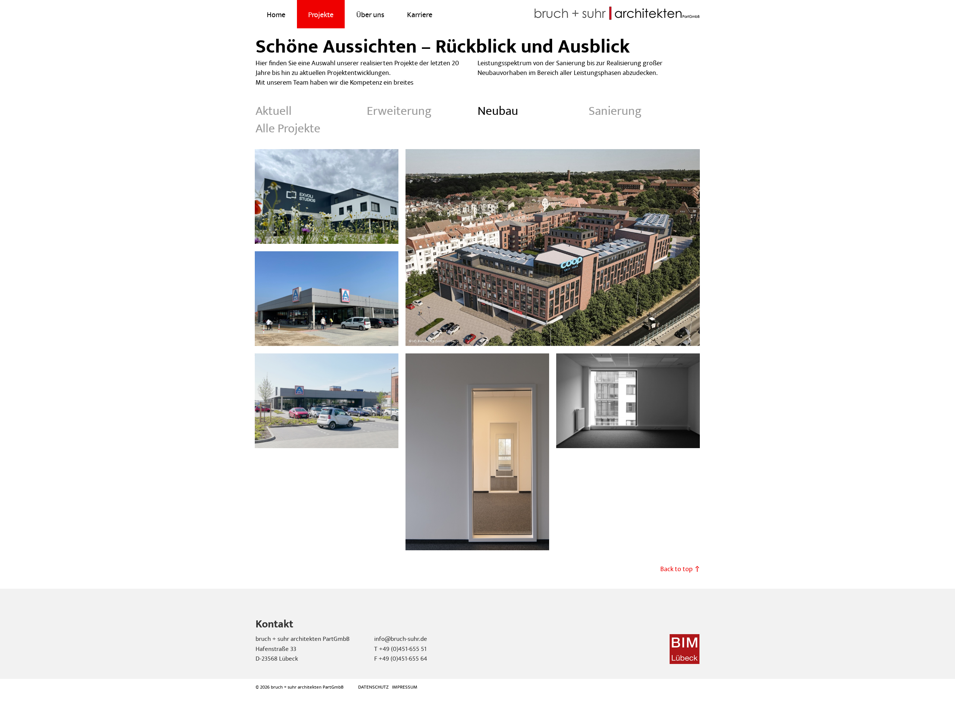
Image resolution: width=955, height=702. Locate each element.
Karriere (419, 15)
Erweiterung (399, 111)
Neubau (498, 111)
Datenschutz (373, 687)
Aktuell (274, 111)
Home (276, 15)
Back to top (676, 569)
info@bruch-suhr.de (400, 639)
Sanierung (615, 111)
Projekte (321, 15)
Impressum (404, 687)
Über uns (370, 15)
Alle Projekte (288, 128)
